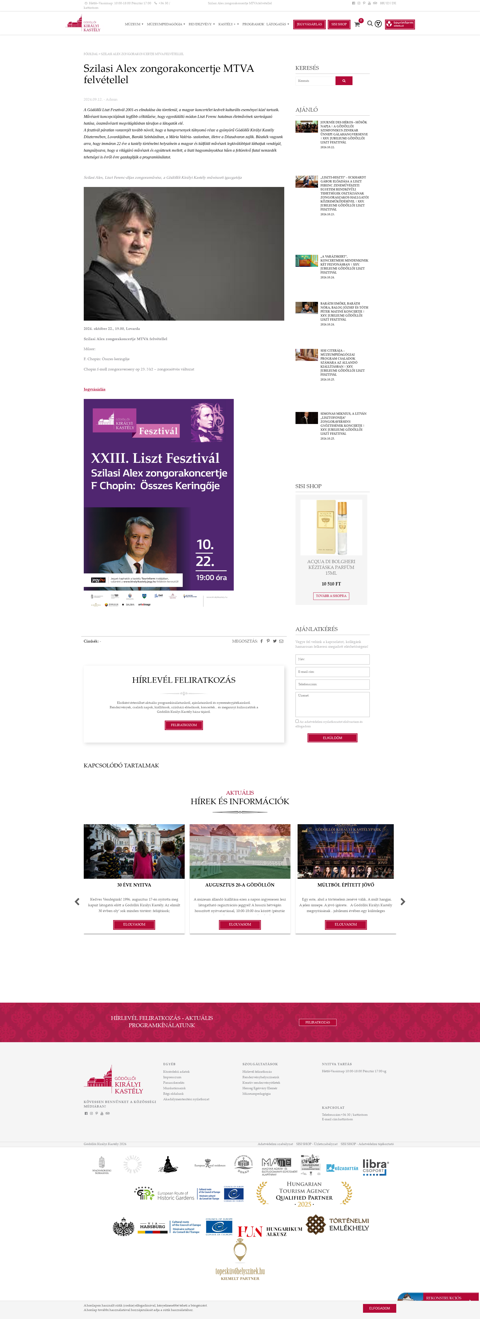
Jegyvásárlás (309, 24)
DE (394, 3)
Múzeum (133, 24)
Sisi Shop (339, 24)
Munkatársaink (174, 1088)
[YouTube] (369, 3)
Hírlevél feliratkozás (257, 1072)
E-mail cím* (304, 669)
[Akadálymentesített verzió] (378, 23)
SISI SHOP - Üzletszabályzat (317, 1144)
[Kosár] (358, 24)
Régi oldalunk (173, 1094)
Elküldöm (332, 738)
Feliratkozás (318, 1022)
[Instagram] (358, 3)
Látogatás (276, 24)
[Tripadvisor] (374, 3)
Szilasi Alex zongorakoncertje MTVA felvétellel (240, 3)
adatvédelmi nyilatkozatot (323, 722)
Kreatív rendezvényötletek (261, 1083)
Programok (253, 24)
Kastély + (227, 24)
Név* (299, 657)
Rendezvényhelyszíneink (260, 1077)
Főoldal (91, 54)
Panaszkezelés (173, 1083)
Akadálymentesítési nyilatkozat (186, 1099)
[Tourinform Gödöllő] (400, 25)
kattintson (345, 1119)
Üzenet (301, 694)
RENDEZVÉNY (200, 24)
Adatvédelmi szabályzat (275, 1144)
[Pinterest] (364, 3)
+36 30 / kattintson (354, 1115)
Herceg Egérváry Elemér (259, 1088)
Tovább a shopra (331, 596)
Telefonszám (305, 682)
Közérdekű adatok (176, 1072)
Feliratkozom (184, 725)
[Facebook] (353, 3)
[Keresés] (370, 24)
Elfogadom (379, 1308)
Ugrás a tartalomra (13, 2)
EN (388, 3)
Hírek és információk (240, 802)
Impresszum (172, 1077)
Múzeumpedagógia (165, 24)
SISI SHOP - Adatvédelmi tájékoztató (367, 1144)
